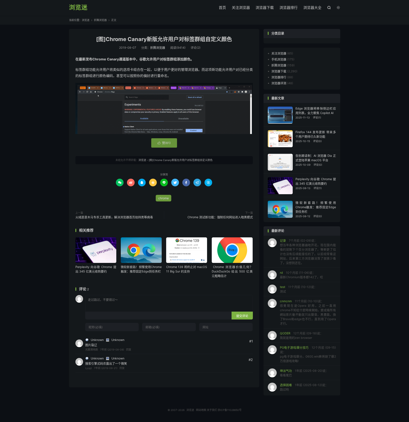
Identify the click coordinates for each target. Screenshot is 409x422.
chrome (163, 198)
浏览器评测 (278, 83)
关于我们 (212, 410)
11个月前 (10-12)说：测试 (298, 289)
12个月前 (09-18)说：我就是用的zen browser (301, 335)
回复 (128, 349)
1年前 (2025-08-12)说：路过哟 (304, 387)
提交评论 (242, 316)
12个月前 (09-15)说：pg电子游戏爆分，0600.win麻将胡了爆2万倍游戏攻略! (308, 354)
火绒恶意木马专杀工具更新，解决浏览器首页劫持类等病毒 (114, 217)
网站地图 (201, 410)
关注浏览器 (241, 8)
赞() (164, 143)
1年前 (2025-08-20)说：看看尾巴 (304, 373)
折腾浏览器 (100, 20)
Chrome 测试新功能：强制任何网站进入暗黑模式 (220, 217)
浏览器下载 (265, 8)
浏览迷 (78, 7)
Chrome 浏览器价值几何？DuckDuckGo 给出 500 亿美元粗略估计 (232, 271)
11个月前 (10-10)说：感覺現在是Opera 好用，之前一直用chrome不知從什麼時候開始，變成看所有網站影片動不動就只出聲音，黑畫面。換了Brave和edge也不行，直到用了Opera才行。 (308, 312)
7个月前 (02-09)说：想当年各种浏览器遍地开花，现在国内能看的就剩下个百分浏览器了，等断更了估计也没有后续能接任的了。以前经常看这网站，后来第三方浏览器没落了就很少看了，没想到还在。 (308, 252)
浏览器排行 (288, 8)
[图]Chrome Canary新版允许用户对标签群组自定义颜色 (164, 39)
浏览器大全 (312, 8)
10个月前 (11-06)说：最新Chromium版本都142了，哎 (301, 275)
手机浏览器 (278, 59)
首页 (222, 8)
